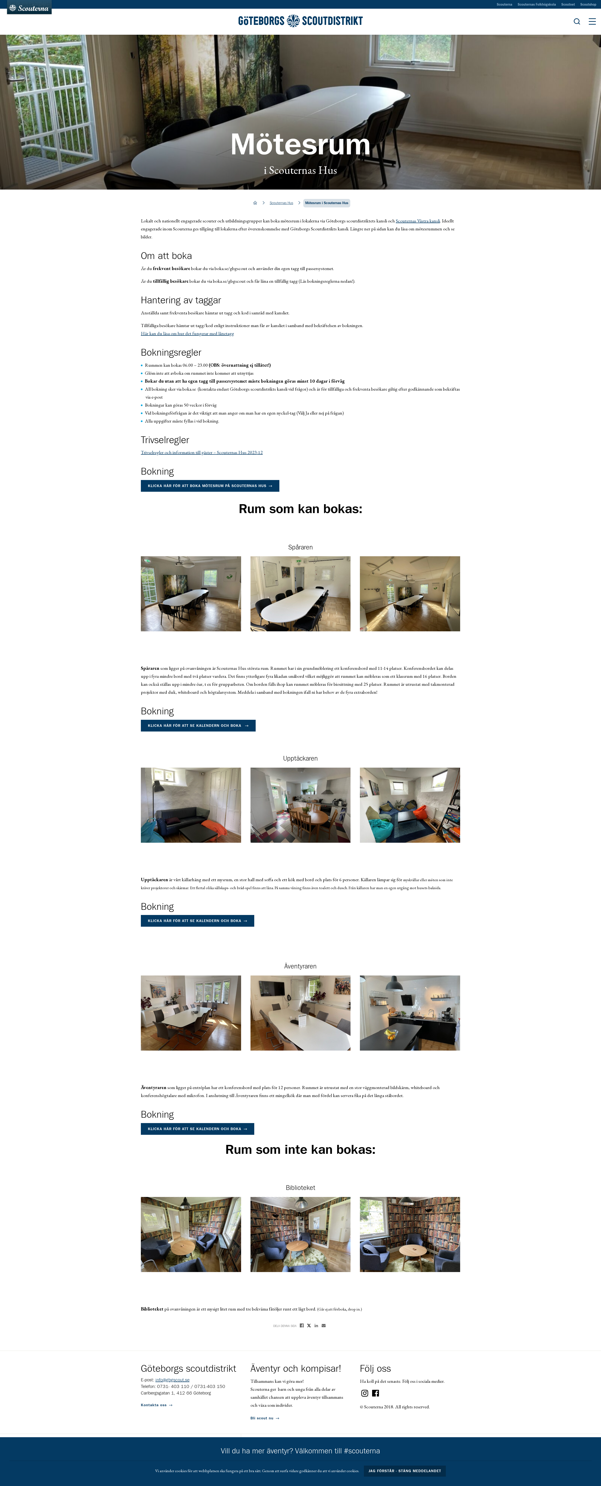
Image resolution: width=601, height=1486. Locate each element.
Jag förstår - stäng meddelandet (405, 1471)
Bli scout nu (262, 1418)
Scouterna (504, 4)
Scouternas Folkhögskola (537, 4)
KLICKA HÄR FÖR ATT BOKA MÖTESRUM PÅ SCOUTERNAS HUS (207, 486)
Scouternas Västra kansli (418, 221)
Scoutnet (568, 4)
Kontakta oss (154, 1405)
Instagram (365, 1393)
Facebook (376, 1393)
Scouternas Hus (281, 203)
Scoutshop (588, 4)
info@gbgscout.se (172, 1380)
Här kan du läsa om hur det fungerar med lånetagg (187, 333)
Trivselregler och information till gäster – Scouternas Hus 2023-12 (202, 452)
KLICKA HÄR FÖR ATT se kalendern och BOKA (195, 726)
